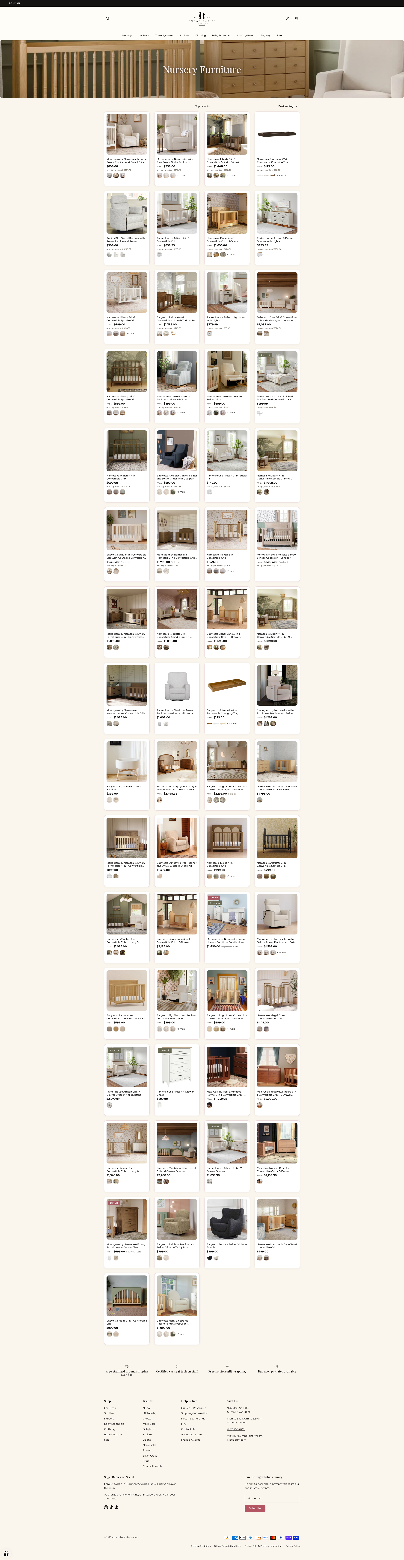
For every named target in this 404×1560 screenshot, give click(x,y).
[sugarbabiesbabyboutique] (202, 19)
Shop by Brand (245, 35)
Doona (147, 1439)
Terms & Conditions (201, 1546)
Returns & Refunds (193, 1418)
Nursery (127, 35)
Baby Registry (113, 1434)
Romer (147, 1450)
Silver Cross (150, 1455)
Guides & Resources (193, 1408)
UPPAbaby (149, 1413)
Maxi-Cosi (149, 1423)
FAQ (183, 1423)
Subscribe (255, 1508)
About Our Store (191, 1434)
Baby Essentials (221, 35)
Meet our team (236, 1439)
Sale (279, 35)
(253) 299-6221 (236, 1429)
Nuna (146, 1408)
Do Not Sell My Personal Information (263, 1546)
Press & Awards (190, 1439)
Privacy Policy (293, 1546)
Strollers (184, 35)
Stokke (147, 1434)
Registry (265, 35)
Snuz (146, 1461)
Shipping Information (194, 1413)
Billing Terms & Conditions (227, 1546)
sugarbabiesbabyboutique (125, 1537)
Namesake (149, 1445)
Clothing (201, 35)
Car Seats (143, 35)
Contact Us (188, 1429)
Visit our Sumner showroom (245, 1435)
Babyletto (149, 1429)
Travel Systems (164, 35)
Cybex (147, 1418)
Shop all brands (152, 1466)
